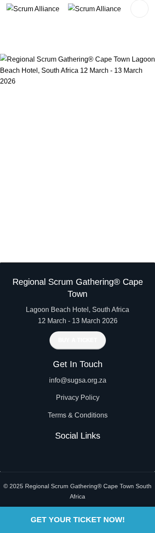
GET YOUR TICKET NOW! (78, 519)
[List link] (77, 380)
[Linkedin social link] (93, 452)
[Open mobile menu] (139, 8)
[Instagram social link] (77, 452)
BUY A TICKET (77, 340)
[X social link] (62, 452)
